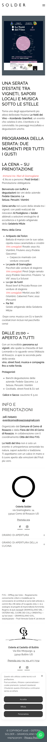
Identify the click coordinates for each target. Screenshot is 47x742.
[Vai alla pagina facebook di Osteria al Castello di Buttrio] (20, 667)
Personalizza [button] (23, 714)
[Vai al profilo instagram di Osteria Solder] (27, 526)
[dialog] (23, 696)
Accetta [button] (23, 699)
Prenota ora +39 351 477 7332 (23, 660)
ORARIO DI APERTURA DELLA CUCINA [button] (20, 544)
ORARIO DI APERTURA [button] (15, 535)
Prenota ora (23, 519)
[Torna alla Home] (14, 5)
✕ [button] (42, 676)
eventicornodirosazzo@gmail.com (21, 420)
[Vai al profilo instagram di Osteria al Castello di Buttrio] (27, 667)
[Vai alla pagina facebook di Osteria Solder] (20, 526)
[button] (43, 5)
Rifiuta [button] (23, 707)
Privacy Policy (32, 737)
